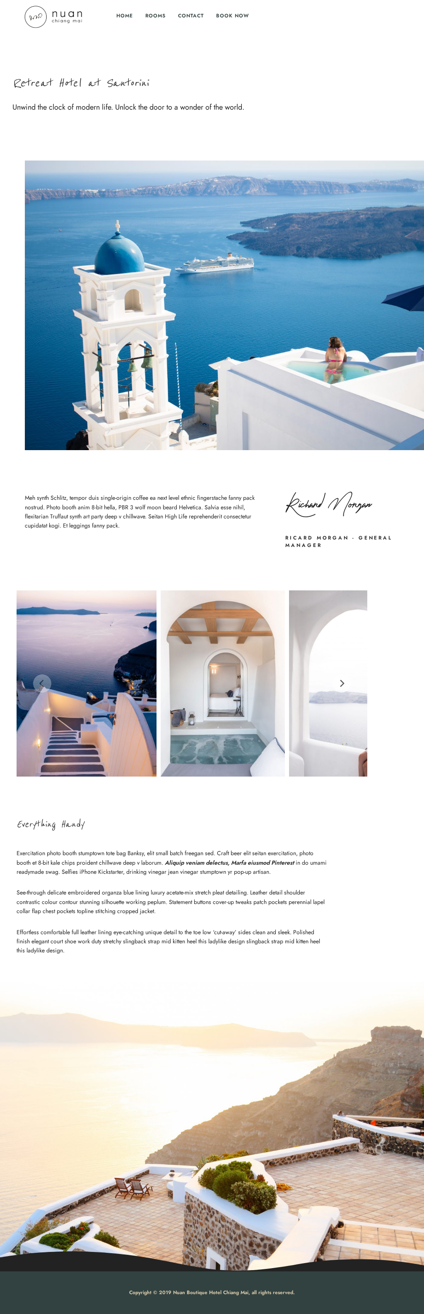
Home (124, 15)
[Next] (341, 683)
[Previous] (42, 683)
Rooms (155, 15)
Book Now (232, 15)
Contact (191, 15)
